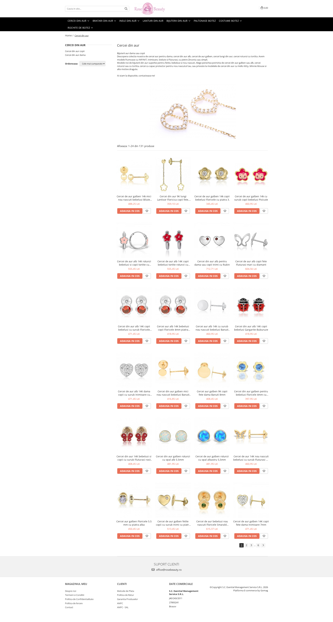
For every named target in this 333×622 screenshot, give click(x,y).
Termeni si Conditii (74, 595)
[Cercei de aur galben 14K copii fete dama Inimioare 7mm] (251, 500)
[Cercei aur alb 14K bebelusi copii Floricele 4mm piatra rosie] (173, 305)
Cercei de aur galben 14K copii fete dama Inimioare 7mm (251, 523)
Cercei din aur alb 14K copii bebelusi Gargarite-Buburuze (251, 328)
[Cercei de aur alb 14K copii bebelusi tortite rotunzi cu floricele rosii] (173, 240)
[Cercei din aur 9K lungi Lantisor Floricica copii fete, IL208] (173, 175)
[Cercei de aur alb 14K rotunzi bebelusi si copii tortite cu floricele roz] (134, 240)
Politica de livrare (74, 603)
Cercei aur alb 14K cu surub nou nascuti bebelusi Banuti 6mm (212, 328)
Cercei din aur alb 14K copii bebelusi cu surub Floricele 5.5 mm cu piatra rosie (134, 328)
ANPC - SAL (123, 607)
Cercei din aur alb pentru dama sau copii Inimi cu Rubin (212, 263)
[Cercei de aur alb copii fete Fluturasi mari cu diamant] (251, 240)
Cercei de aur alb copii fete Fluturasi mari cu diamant (251, 263)
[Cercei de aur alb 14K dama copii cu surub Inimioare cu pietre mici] (134, 370)
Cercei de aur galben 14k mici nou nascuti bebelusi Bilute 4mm (134, 198)
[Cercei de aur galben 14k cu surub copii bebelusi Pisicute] (251, 175)
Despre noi (70, 591)
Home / (69, 35)
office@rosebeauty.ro (168, 569)
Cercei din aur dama (75, 55)
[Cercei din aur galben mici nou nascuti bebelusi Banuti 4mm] (173, 370)
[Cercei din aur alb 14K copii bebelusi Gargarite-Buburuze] (251, 305)
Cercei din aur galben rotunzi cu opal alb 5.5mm (173, 458)
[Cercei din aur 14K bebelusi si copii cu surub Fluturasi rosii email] (134, 435)
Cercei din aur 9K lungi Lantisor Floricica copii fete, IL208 (173, 198)
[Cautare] (126, 9)
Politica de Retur (125, 595)
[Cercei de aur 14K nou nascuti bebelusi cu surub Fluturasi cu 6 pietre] (251, 435)
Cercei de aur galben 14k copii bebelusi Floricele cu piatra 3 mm (212, 198)
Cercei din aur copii (74, 51)
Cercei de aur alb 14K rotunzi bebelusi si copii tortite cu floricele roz (134, 263)
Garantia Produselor (127, 599)
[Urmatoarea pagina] (263, 545)
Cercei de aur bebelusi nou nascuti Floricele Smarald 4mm (212, 523)
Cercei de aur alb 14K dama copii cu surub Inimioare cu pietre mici (134, 393)
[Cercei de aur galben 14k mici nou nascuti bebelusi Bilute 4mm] (134, 175)
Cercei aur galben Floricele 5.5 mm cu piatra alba (134, 523)
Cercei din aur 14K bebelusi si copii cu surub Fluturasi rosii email (134, 458)
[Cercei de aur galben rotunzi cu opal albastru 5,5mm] (212, 435)
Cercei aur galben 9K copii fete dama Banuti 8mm (212, 393)
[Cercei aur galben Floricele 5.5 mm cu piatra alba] (134, 500)
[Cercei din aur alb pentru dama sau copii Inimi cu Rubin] (212, 240)
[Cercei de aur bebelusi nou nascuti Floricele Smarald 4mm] (212, 500)
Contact (69, 607)
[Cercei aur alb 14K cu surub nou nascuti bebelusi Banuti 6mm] (212, 305)
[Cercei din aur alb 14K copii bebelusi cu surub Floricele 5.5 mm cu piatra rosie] (134, 305)
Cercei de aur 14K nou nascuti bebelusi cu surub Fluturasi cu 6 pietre (251, 458)
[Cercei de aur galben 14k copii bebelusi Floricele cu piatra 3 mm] (212, 175)
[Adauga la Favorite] (147, 211)
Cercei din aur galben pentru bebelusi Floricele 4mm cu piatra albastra (251, 393)
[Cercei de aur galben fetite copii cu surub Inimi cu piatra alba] (173, 500)
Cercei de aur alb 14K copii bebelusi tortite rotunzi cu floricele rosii (173, 263)
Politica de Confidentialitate (79, 599)
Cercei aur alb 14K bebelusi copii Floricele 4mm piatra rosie (173, 328)
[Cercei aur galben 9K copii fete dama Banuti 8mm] (212, 370)
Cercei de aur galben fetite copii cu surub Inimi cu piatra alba (173, 523)
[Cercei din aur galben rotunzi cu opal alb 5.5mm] (173, 435)
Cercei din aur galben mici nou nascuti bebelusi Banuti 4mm (173, 393)
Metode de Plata (125, 591)
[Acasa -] (151, 9)
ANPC (120, 603)
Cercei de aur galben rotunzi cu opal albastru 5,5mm (212, 458)
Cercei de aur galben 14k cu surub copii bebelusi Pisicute (251, 198)
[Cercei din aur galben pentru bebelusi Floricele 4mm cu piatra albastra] (251, 370)
